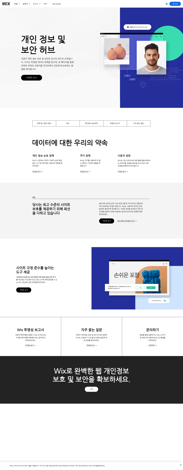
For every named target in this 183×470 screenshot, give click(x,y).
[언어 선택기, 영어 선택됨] (166, 4)
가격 (45, 4)
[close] (181, 465)
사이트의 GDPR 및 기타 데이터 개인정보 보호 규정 (34, 277)
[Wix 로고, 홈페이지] (6, 3)
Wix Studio (56, 4)
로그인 (175, 4)
